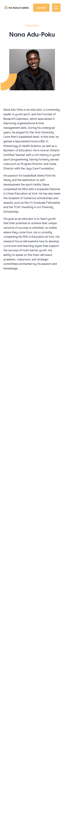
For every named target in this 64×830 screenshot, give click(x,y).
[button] (56, 7)
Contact (41, 7)
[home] (16, 7)
